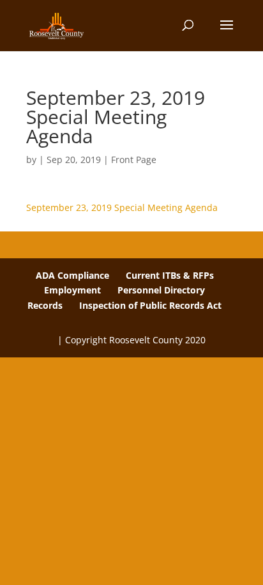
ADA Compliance (72, 275)
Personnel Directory (161, 290)
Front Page (133, 159)
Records (45, 305)
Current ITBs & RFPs (170, 275)
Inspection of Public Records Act (150, 305)
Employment (72, 290)
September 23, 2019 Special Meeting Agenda (122, 207)
